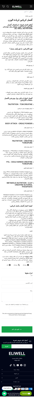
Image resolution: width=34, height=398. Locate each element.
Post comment (17, 308)
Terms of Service (18, 315)
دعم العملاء (16, 373)
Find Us (17, 381)
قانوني (16, 377)
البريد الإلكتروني (29, 283)
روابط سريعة (16, 369)
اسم (31, 275)
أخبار (25, 11)
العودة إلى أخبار (16, 329)
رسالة (31, 290)
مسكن (30, 11)
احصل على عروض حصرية (20, 340)
